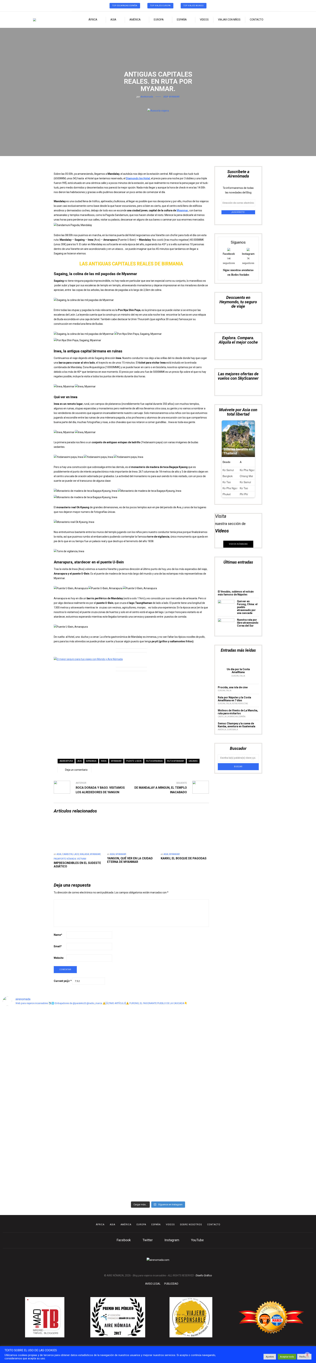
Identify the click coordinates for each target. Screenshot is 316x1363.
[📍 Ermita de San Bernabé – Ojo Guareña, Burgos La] (217, 1102)
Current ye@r (63, 980)
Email (58, 946)
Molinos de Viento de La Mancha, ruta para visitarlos (238, 712)
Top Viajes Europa (160, 6)
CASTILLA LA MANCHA (228, 717)
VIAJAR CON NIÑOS (229, 19)
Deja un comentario (76, 769)
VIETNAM (81, 859)
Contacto (256, 19)
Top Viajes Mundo (193, 6)
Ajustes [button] (270, 1356)
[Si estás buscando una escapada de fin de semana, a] (257, 1070)
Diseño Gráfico (204, 1275)
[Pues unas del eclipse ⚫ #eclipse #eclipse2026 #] (138, 1022)
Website (58, 957)
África (93, 19)
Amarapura (66, 761)
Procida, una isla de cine (233, 687)
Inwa (103, 761)
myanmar (116, 761)
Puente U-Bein (134, 761)
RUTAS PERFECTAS (240, 704)
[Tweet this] (158, 102)
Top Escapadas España (124, 6)
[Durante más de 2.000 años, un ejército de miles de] (297, 1068)
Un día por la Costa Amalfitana (238, 671)
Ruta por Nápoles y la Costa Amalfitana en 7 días (234, 699)
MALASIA (84, 854)
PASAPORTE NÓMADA (65, 859)
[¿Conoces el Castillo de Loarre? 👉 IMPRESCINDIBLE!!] (178, 1077)
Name (58, 934)
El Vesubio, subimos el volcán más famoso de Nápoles (236, 593)
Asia (113, 19)
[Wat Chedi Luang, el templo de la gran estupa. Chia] (59, 1049)
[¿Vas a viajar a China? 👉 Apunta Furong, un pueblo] (98, 1066)
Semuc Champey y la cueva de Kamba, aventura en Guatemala (236, 725)
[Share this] (152, 102)
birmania (91, 761)
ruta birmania (154, 761)
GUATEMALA (232, 730)
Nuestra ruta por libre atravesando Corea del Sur (247, 622)
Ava (79, 761)
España (182, 19)
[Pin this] (163, 102)
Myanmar (182, 210)
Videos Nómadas (238, 544)
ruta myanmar (175, 761)
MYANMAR (174, 96)
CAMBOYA (67, 854)
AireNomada (146, 96)
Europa (159, 19)
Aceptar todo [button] (287, 1356)
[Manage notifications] (307, 1355)
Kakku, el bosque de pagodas (183, 858)
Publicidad (171, 1283)
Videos (204, 19)
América (135, 19)
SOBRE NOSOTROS (191, 1224)
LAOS (76, 854)
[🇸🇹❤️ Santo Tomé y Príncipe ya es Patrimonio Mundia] (19, 1084)
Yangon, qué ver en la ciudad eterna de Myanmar (130, 860)
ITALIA (242, 676)
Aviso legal (153, 1283)
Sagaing (193, 761)
